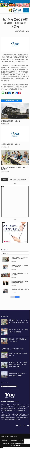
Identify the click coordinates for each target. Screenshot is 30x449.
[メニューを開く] (4, 10)
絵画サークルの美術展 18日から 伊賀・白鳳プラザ (14, 168)
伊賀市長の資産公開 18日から (10, 121)
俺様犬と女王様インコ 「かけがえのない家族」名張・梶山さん (20, 258)
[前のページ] (12, 297)
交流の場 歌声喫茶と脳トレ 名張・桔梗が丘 (20, 274)
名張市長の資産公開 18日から (10, 144)
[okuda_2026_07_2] (15, 6)
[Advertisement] (15, 201)
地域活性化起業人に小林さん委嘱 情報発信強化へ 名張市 (20, 282)
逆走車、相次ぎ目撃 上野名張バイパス (18, 180)
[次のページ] (17, 297)
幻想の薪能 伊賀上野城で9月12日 (20, 289)
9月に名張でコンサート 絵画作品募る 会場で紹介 (20, 266)
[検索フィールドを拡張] (26, 10)
